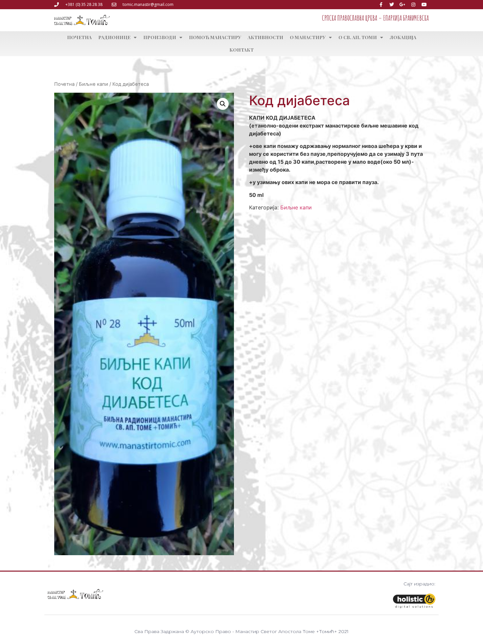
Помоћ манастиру (215, 37)
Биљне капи (93, 84)
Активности (265, 37)
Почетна (79, 37)
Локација (403, 37)
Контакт (241, 50)
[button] (223, 104)
